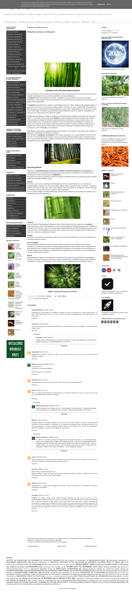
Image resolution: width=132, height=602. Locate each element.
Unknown (34, 380)
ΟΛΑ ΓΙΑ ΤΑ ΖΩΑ (49, 576)
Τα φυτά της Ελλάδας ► (13, 82)
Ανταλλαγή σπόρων (116, 201)
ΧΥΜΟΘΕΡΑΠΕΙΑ (27, 584)
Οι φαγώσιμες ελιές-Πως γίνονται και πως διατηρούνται (19, 305)
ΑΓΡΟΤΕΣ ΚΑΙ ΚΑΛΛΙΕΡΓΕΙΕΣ (16, 560)
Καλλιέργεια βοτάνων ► (13, 51)
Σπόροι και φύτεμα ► (13, 31)
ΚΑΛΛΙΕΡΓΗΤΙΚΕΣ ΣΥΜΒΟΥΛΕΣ (26, 572)
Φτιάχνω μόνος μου (38, 364)
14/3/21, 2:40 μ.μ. (42, 483)
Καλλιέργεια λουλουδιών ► (14, 54)
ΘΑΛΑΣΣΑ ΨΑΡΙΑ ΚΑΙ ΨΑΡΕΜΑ (92, 569)
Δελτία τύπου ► (11, 203)
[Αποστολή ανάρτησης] (55, 296)
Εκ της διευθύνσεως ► (13, 218)
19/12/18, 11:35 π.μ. (42, 390)
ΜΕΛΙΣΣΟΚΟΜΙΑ (88, 574)
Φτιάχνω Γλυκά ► (12, 143)
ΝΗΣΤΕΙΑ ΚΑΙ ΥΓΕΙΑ (113, 574)
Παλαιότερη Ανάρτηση (91, 546)
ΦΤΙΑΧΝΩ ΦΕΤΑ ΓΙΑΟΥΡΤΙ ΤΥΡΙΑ (61, 582)
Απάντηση (34, 318)
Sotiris (34, 390)
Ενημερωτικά (75, 22)
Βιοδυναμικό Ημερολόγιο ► (14, 39)
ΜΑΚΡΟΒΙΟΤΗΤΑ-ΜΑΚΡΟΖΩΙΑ (71, 574)
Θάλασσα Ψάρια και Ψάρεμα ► (15, 167)
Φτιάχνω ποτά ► (11, 141)
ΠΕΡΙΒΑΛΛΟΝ (104, 576)
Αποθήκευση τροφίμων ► (14, 133)
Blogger (73, 588)
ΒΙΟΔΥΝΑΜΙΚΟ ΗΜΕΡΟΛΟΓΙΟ (16, 562)
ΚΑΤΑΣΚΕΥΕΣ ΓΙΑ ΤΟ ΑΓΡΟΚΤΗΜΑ (92, 572)
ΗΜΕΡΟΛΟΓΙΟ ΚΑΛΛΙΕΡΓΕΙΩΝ (67, 569)
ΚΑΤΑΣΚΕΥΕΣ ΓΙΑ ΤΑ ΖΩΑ (69, 572)
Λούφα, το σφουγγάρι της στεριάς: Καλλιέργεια (117, 237)
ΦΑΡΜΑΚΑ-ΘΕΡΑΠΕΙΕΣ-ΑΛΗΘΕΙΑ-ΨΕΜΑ (74, 580)
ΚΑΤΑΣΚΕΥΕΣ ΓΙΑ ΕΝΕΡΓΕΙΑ (50, 572)
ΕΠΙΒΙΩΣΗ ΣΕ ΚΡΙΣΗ (17, 567)
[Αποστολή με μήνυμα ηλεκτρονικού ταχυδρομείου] (58, 296)
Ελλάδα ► (10, 205)
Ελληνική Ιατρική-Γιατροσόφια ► (16, 99)
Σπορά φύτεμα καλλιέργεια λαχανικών (18, 275)
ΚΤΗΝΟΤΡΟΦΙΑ (43, 574)
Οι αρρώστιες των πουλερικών (119, 210)
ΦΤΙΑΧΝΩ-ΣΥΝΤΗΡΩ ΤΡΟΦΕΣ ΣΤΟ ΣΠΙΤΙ (91, 582)
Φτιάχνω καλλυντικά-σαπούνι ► (16, 190)
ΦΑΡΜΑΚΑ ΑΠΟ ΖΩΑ (53, 580)
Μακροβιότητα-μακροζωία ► (15, 109)
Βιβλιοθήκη (85, 22)
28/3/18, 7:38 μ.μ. (43, 380)
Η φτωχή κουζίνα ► (12, 146)
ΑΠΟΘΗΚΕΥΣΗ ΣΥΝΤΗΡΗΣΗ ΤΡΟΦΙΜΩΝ (46, 560)
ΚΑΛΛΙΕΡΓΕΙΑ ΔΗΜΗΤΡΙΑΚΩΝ (58, 571)
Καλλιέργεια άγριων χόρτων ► (15, 49)
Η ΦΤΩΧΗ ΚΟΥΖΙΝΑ (109, 567)
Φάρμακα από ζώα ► (13, 97)
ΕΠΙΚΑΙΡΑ (33, 567)
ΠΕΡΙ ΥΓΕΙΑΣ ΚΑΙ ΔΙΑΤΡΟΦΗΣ (84, 576)
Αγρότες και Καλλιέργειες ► (14, 73)
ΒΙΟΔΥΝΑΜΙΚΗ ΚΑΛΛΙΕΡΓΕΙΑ (117, 560)
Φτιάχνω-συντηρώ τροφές (44, 22)
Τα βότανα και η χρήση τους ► (15, 89)
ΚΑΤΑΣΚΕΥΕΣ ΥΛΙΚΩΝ (29, 574)
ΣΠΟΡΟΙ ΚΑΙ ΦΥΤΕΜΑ (29, 578)
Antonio (34, 483)
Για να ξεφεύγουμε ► (12, 215)
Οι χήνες (112, 183)
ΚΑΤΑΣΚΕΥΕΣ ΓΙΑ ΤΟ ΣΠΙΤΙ (117, 572)
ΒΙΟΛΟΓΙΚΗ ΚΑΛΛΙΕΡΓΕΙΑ (39, 562)
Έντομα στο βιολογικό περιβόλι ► (16, 67)
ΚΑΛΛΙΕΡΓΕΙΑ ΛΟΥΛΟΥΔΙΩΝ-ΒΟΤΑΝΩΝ (106, 570)
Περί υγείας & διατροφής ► (14, 104)
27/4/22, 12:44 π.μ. (48, 337)
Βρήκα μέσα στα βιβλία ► (14, 233)
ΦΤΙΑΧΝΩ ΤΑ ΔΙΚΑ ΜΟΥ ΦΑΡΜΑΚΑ (33, 582)
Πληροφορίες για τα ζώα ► (14, 155)
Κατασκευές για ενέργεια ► (14, 180)
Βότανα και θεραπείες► (13, 92)
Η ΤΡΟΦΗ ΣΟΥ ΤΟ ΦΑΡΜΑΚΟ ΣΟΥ (80, 567)
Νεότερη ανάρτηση (33, 546)
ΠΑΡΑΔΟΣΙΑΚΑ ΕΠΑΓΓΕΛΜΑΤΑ (63, 576)
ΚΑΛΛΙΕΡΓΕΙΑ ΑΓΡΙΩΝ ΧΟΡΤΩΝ (115, 569)
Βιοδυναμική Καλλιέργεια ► (14, 36)
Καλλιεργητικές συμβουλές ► (15, 59)
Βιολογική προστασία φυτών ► (15, 64)
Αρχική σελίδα (61, 546)
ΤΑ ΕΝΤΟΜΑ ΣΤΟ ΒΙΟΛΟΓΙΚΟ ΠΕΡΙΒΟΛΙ (88, 578)
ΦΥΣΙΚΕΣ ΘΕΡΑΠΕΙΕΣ (117, 582)
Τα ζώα (67, 22)
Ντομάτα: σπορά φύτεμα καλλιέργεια (18, 246)
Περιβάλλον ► (11, 208)
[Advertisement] (62, 47)
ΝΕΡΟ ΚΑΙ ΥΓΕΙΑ (100, 574)
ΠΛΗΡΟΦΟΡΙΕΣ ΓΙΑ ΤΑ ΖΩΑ (120, 576)
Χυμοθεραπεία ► (11, 117)
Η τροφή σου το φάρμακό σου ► (16, 102)
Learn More (101, 4)
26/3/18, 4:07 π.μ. (44, 352)
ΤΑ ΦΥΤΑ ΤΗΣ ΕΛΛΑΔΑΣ (110, 578)
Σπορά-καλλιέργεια (11, 22)
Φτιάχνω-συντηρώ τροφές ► (15, 136)
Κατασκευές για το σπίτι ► (14, 178)
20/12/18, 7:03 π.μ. (54, 405)
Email (93, 22)
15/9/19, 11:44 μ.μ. (54, 437)
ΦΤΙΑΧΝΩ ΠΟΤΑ (12, 582)
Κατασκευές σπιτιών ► (13, 175)
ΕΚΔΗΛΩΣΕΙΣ (82, 564)
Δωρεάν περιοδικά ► (13, 228)
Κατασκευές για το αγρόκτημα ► (16, 183)
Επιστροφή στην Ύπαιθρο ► (15, 213)
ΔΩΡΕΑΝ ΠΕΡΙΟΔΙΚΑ (53, 564)
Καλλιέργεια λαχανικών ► (14, 46)
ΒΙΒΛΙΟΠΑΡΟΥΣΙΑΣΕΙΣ (97, 560)
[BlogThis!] (60, 296)
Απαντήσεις (36, 334)
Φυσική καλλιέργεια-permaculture (16, 70)
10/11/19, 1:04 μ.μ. (42, 457)
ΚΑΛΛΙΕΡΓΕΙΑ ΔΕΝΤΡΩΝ (41, 298)
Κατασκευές (58, 22)
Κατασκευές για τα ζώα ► (14, 162)
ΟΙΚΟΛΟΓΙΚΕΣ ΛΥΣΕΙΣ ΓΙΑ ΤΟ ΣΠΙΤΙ (29, 576)
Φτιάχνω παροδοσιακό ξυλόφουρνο (19, 322)
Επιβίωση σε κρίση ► (13, 210)
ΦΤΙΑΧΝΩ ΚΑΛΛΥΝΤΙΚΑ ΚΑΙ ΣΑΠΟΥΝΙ (114, 580)
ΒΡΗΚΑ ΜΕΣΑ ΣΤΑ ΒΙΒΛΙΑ (110, 562)
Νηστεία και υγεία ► (12, 122)
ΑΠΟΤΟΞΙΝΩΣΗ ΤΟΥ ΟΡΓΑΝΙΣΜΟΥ (75, 560)
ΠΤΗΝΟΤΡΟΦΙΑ (13, 578)
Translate (114, 33)
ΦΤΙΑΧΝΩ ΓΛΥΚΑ (94, 580)
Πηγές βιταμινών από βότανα (67, 291)
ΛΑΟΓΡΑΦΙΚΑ (55, 574)
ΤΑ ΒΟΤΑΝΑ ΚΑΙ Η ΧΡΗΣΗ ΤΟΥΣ (56, 578)
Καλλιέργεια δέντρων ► (13, 56)
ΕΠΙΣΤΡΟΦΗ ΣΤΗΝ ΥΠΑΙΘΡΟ (51, 567)
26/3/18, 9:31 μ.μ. (49, 364)
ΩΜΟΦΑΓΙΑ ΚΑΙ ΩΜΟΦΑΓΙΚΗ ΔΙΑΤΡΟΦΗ (47, 584)
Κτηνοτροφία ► (11, 160)
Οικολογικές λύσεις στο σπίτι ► (16, 188)
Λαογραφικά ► (11, 236)
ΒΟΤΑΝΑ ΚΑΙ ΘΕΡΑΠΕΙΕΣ (87, 562)
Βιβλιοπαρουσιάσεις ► (13, 231)
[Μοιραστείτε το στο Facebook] (64, 296)
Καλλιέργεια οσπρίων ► (13, 44)
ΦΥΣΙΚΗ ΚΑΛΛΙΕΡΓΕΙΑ (12, 584)
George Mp (35, 352)
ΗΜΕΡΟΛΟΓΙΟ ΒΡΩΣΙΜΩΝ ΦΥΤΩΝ (41, 569)
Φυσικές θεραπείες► (12, 124)
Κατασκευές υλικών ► (13, 185)
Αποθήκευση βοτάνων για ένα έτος (113, 136)
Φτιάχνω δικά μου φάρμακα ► (15, 94)
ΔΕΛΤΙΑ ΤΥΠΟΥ (23, 564)
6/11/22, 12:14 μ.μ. (43, 495)
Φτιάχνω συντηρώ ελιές (17, 265)
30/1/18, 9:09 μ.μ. (49, 310)
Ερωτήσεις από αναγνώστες (118, 228)
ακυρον (34, 457)
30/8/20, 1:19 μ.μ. (43, 469)
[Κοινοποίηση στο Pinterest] (65, 296)
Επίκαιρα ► (10, 198)
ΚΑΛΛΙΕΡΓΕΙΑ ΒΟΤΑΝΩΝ (15, 571)
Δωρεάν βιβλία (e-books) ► (14, 226)
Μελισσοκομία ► (11, 165)
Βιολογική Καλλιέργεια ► (14, 61)
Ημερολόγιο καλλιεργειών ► (14, 34)
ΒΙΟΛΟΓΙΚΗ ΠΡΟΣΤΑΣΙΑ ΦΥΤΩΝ (62, 562)
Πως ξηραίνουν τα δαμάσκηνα (118, 246)
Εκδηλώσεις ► (11, 200)
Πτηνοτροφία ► (11, 157)
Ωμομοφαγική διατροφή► (14, 119)
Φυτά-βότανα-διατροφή (26, 22)
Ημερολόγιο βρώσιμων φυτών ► (16, 84)
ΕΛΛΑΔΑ (97, 564)
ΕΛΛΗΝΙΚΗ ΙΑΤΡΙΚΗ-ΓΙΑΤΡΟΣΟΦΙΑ (116, 564)
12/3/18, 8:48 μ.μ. (43, 324)
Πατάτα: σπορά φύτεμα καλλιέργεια (18, 284)
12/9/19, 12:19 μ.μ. (42, 420)
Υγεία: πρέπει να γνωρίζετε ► (15, 107)
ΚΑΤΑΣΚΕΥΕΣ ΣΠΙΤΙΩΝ (13, 574)
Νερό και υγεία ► (11, 114)
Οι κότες (17, 329)
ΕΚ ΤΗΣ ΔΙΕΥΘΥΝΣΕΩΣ (67, 564)
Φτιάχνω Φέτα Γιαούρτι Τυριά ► (16, 138)
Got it (109, 4)
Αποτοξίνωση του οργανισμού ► (16, 112)
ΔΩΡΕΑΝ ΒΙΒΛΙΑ (38, 564)
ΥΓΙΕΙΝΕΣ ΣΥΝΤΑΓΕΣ (38, 580)
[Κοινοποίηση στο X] (62, 296)
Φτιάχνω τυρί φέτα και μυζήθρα (19, 313)
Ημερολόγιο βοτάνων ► (13, 87)
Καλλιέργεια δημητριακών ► (15, 41)
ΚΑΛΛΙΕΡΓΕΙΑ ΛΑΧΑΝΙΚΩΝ (82, 571)
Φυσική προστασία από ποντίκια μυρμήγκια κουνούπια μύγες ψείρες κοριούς (15, 294)
